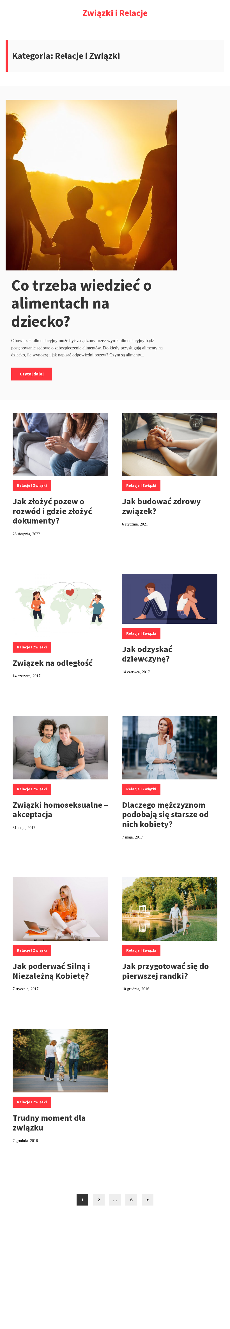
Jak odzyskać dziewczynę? (147, 654)
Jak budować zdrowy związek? (161, 506)
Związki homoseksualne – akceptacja (60, 809)
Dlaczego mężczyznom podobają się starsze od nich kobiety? (165, 814)
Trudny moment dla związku (49, 1122)
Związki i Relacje (115, 12)
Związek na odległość (53, 662)
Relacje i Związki (32, 485)
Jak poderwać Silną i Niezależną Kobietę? (51, 971)
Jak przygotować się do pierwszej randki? (165, 971)
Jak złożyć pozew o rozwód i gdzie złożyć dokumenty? (52, 511)
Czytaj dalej (31, 374)
